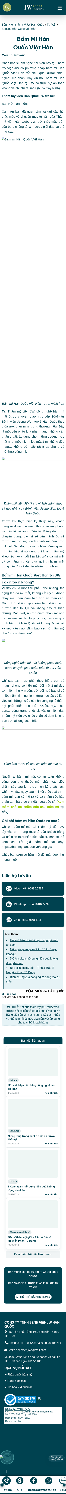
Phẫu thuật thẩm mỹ (19, 1374)
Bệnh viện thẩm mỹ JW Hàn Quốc (23, 24)
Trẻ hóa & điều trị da (20, 1387)
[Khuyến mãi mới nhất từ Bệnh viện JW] (7, 1457)
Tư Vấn (51, 24)
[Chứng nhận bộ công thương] (20, 1399)
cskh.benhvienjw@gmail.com (27, 1349)
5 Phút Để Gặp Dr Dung (33, 1297)
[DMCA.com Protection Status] (50, 1399)
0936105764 (53, 1343)
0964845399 (35, 1343)
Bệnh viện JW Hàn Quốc (17, 1409)
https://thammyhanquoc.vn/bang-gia (27, 847)
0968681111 (17, 1343)
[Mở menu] (59, 7)
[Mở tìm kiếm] (7, 7)
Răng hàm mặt (16, 1381)
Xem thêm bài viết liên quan (33, 1254)
